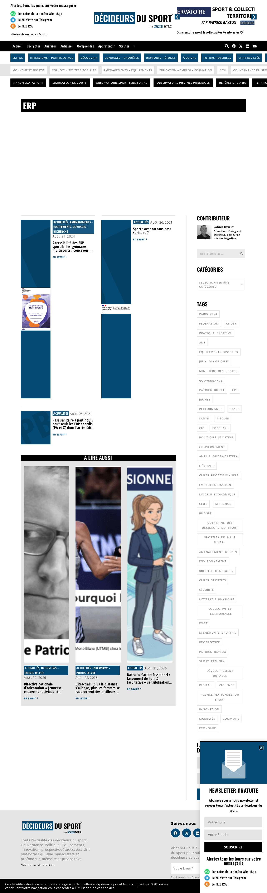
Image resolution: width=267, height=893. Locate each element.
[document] (133, 446)
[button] (261, 747)
